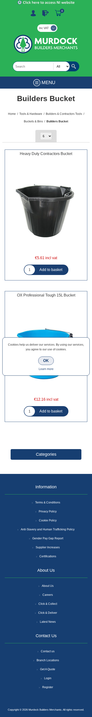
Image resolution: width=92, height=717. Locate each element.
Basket (58, 13)
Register (33, 13)
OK (46, 361)
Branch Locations (48, 660)
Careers (47, 595)
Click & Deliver (47, 612)
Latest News (48, 621)
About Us (48, 586)
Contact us (47, 651)
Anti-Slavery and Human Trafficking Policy (48, 529)
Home (12, 114)
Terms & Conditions (47, 502)
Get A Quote (47, 669)
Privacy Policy (48, 511)
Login (47, 678)
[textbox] (41, 66)
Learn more (46, 369)
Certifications (47, 556)
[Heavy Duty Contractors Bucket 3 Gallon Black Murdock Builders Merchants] (46, 211)
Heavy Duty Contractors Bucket (46, 154)
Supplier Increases (48, 547)
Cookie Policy (48, 520)
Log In (45, 13)
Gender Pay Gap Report (47, 538)
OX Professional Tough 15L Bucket (46, 295)
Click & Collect (47, 603)
